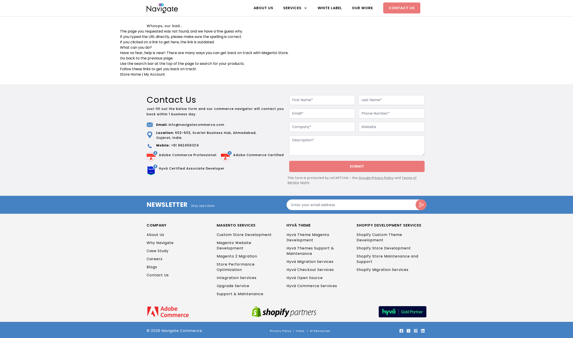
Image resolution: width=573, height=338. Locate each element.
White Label (330, 8)
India (300, 331)
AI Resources (320, 331)
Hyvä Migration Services (310, 261)
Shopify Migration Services (382, 269)
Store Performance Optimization (236, 267)
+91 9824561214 (185, 145)
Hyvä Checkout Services (310, 269)
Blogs (152, 267)
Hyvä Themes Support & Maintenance (310, 251)
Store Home (130, 74)
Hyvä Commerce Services (311, 285)
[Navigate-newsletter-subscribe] (421, 204)
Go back (127, 58)
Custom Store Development (244, 234)
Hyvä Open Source (304, 277)
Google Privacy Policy (375, 178)
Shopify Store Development (384, 248)
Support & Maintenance (240, 294)
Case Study (158, 250)
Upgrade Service (233, 285)
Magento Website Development (234, 245)
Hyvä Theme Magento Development (307, 237)
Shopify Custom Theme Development (379, 237)
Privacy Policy (280, 331)
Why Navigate (160, 242)
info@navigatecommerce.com (196, 124)
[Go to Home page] (162, 8)
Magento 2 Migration (237, 256)
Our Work (362, 8)
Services (292, 8)
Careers (154, 259)
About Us (263, 8)
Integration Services (237, 277)
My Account (154, 74)
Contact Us (402, 8)
